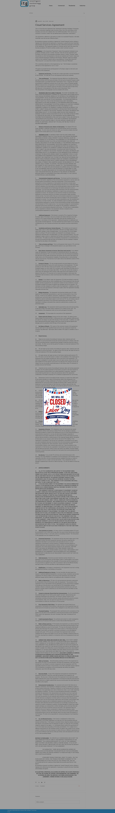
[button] (71, 389)
